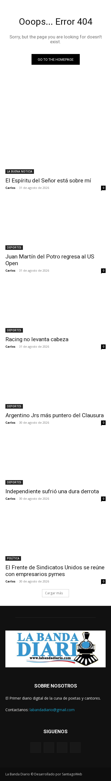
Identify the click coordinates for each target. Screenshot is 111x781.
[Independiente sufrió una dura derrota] (55, 460)
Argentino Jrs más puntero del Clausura (54, 415)
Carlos (10, 188)
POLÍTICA (13, 558)
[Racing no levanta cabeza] (55, 308)
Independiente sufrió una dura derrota (52, 491)
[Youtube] (75, 747)
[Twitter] (62, 747)
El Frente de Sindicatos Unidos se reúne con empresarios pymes (55, 570)
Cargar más (54, 593)
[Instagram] (49, 747)
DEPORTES (14, 247)
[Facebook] (35, 747)
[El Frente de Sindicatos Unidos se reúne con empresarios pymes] (55, 536)
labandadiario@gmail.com (52, 709)
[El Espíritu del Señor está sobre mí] (55, 149)
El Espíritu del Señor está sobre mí (48, 180)
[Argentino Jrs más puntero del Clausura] (55, 384)
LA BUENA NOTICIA (19, 171)
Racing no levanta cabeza (36, 339)
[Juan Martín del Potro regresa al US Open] (55, 225)
